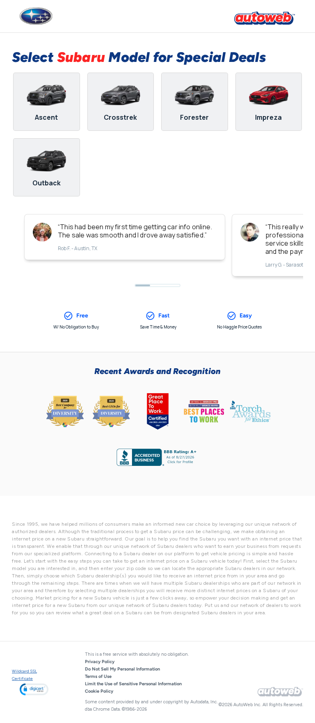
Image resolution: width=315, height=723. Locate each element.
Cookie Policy (99, 691)
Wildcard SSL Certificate (24, 674)
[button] (34, 689)
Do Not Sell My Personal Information (122, 669)
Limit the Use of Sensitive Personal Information (133, 684)
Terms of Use (98, 676)
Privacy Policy (99, 661)
